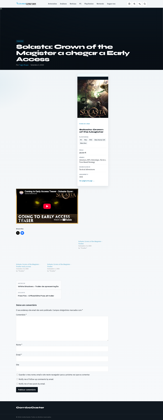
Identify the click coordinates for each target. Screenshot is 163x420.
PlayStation (89, 4)
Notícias (73, 4)
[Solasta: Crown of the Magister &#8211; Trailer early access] (30, 251)
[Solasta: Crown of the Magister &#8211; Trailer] (61, 251)
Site (17, 365)
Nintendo (100, 4)
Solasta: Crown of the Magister (91, 130)
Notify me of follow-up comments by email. (36, 379)
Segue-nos (111, 4)
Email (19, 355)
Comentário (21, 315)
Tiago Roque (23, 65)
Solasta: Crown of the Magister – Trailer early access (28, 265)
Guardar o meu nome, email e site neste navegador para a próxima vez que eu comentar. (54, 375)
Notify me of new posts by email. (32, 384)
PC (80, 4)
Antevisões (52, 4)
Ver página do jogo (87, 181)
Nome (19, 345)
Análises (63, 4)
